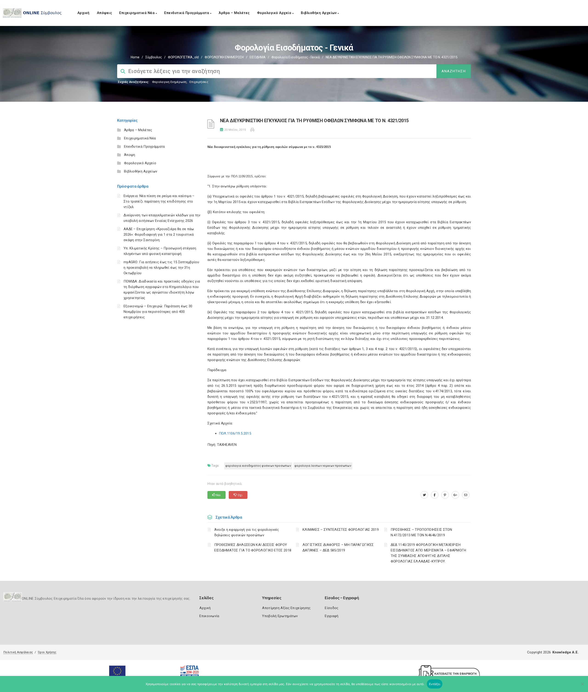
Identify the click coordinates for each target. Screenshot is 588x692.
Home (135, 57)
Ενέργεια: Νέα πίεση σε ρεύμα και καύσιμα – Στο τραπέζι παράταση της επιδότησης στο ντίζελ (159, 201)
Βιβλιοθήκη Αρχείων (319, 13)
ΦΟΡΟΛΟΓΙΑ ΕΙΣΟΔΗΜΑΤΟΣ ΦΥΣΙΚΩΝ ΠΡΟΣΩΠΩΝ (258, 465)
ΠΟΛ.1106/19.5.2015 (235, 433)
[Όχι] (582, 686)
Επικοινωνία (209, 616)
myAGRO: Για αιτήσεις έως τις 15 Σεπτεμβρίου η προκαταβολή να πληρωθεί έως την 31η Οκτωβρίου (161, 267)
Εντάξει (434, 684)
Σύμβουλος (153, 57)
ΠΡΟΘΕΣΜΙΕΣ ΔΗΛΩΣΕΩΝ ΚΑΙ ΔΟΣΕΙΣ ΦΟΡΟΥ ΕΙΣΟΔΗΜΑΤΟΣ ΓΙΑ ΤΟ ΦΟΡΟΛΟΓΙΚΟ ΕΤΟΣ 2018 (252, 547)
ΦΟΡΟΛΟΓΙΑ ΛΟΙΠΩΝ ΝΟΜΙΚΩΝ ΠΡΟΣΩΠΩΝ (322, 465)
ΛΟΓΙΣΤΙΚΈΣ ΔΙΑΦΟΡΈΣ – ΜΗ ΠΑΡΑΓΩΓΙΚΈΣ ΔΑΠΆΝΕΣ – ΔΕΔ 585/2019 (338, 547)
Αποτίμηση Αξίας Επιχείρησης (286, 608)
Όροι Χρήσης (47, 652)
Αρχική (83, 13)
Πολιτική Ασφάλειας (18, 652)
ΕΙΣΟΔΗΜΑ (258, 57)
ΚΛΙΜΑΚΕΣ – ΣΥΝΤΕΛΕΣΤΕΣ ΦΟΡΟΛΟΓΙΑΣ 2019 (340, 530)
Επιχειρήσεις (198, 82)
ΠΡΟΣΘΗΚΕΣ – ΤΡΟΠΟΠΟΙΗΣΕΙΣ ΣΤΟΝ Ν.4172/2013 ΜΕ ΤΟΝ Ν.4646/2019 (421, 532)
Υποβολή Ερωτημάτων (280, 616)
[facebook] (435, 495)
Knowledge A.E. (565, 652)
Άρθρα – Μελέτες (234, 13)
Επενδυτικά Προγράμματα (187, 13)
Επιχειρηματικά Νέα (137, 13)
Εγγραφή (331, 616)
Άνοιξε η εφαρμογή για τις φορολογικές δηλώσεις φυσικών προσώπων (246, 532)
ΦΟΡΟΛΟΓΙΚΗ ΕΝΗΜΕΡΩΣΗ (224, 57)
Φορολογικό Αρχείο (274, 13)
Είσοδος (331, 608)
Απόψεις (104, 13)
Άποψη (129, 155)
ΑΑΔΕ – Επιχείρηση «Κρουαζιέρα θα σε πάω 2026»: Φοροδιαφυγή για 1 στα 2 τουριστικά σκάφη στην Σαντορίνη (159, 234)
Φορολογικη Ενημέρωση (169, 82)
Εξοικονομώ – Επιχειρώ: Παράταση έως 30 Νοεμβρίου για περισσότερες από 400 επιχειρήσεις (158, 311)
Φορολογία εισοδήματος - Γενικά (295, 57)
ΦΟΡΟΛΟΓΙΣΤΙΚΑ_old (183, 57)
